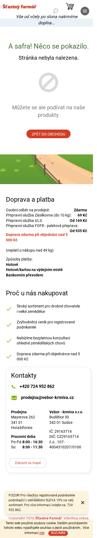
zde (41, 533)
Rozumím (58, 533)
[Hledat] (55, 11)
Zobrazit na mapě (28, 463)
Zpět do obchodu (48, 134)
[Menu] (84, 11)
